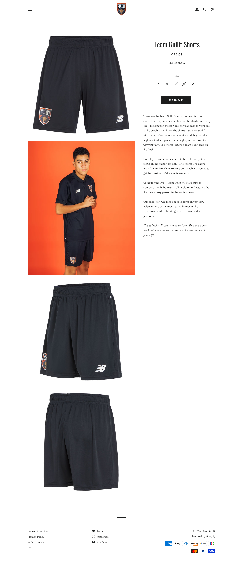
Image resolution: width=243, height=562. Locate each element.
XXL (194, 84)
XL (184, 84)
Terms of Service (38, 531)
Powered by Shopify (203, 536)
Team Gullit (208, 531)
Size (177, 76)
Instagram (102, 536)
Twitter (100, 531)
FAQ (30, 547)
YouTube (101, 542)
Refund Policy (36, 542)
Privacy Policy (36, 536)
